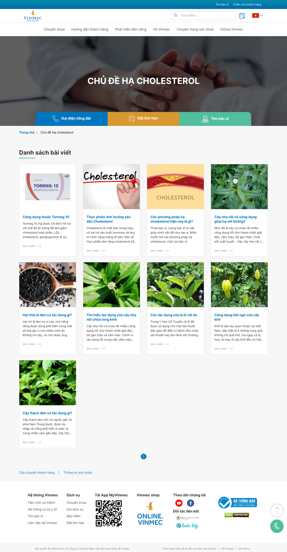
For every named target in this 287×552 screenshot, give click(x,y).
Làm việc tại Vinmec (42, 523)
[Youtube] (179, 503)
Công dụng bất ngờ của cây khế (236, 317)
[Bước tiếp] (187, 526)
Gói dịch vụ (75, 509)
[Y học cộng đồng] (187, 518)
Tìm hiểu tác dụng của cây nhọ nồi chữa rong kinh (111, 317)
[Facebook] (190, 503)
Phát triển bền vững (130, 29)
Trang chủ (27, 132)
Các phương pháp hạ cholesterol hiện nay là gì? (171, 219)
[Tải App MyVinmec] (109, 513)
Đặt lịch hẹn (75, 523)
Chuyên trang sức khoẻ (195, 29)
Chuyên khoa (54, 29)
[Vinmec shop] (150, 513)
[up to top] (277, 510)
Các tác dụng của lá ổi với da (173, 315)
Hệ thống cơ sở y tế (42, 509)
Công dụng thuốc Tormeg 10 (46, 217)
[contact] (277, 526)
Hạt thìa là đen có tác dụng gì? (47, 315)
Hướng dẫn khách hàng (90, 29)
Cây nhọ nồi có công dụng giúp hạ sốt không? (235, 219)
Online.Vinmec (231, 29)
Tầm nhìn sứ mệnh (41, 503)
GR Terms (244, 549)
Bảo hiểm (73, 516)
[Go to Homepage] (33, 15)
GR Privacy (227, 549)
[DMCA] (236, 515)
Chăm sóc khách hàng (247, 4)
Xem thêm (29, 246)
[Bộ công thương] (237, 502)
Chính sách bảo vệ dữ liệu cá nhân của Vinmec (189, 549)
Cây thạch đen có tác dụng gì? (47, 413)
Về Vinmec (161, 29)
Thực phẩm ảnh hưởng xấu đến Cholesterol (108, 219)
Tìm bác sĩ (221, 4)
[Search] (175, 15)
